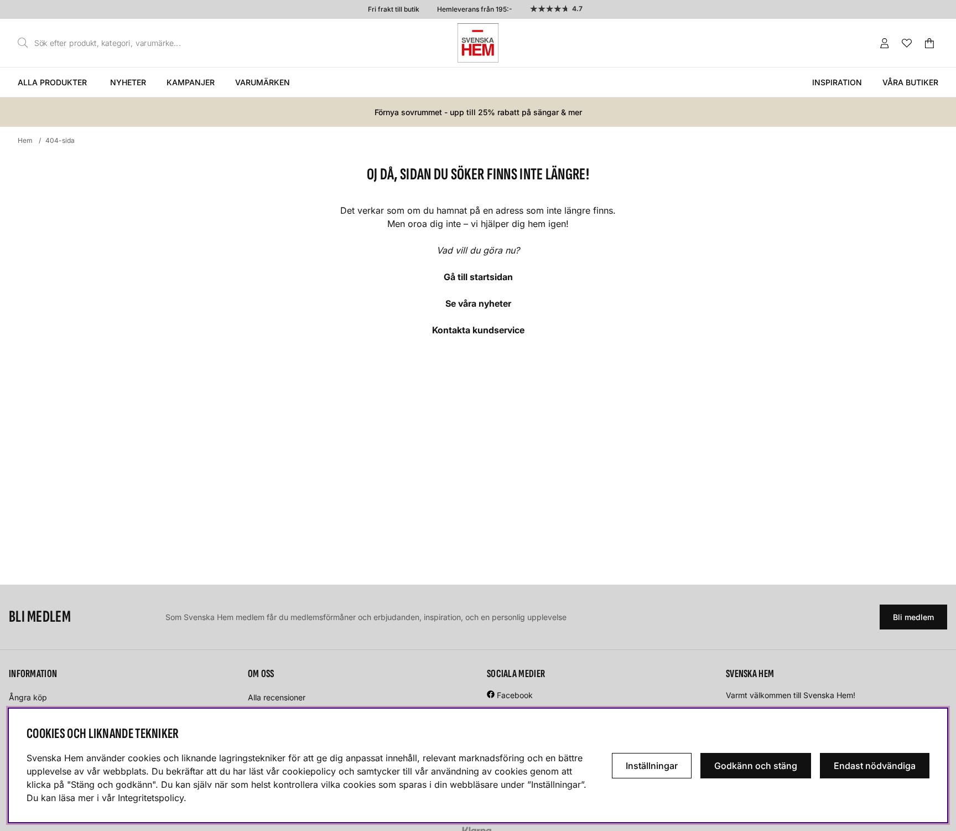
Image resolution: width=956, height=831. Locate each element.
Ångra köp (28, 697)
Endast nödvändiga (875, 765)
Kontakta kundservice (478, 330)
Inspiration (837, 82)
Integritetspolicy (151, 797)
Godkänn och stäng (755, 765)
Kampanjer (191, 82)
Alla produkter (52, 82)
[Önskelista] (906, 43)
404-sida (60, 140)
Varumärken (262, 82)
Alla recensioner (276, 697)
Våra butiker (910, 82)
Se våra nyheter (478, 303)
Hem (25, 140)
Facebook (515, 695)
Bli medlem (913, 617)
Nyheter (128, 82)
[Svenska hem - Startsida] (478, 43)
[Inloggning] (884, 43)
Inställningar (652, 765)
